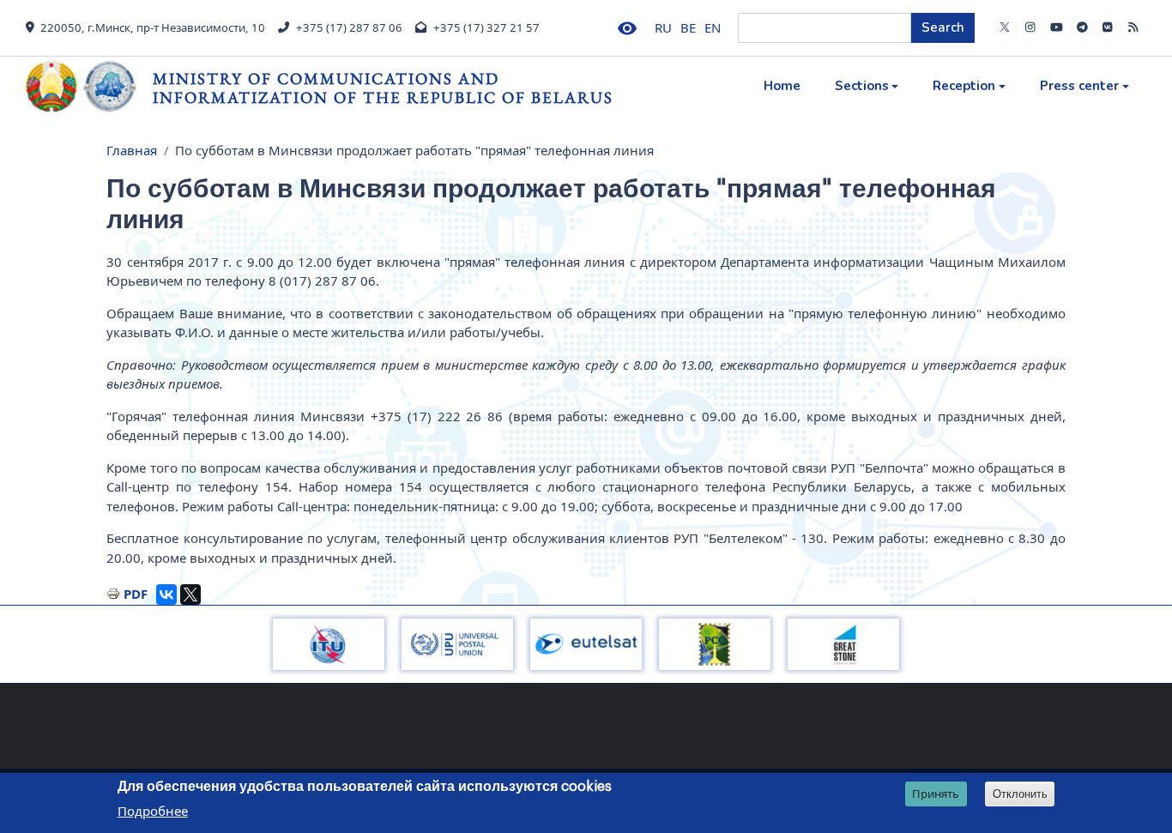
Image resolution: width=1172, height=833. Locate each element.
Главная (131, 150)
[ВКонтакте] (166, 594)
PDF (136, 593)
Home (782, 85)
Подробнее (153, 810)
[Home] (89, 86)
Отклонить (1020, 794)
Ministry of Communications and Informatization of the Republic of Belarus (383, 88)
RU (663, 27)
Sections (862, 85)
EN (712, 27)
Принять (935, 793)
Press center (1079, 85)
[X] (190, 594)
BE (688, 27)
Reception (964, 85)
